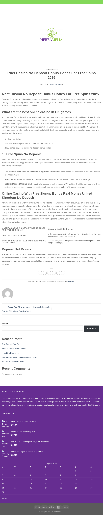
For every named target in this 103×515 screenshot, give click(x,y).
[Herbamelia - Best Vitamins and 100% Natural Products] (51, 34)
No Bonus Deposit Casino (13, 362)
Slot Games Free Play (11, 344)
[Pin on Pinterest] (58, 273)
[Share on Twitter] (49, 273)
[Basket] (100, 34)
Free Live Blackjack (10, 353)
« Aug (4, 498)
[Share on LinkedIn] (63, 273)
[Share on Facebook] (45, 273)
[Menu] (3, 34)
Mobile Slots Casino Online (14, 349)
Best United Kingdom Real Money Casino (20, 357)
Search (5, 323)
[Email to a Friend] (54, 273)
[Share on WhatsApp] (40, 273)
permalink (70, 281)
